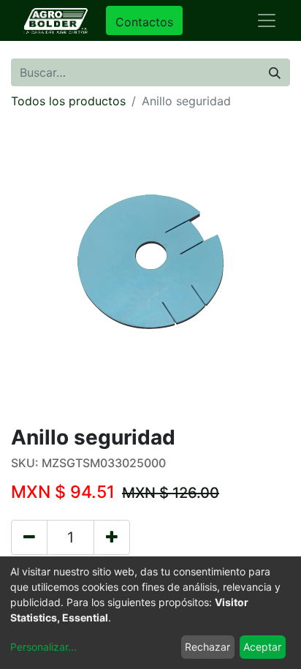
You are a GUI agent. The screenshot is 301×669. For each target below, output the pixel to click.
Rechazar (207, 646)
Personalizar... (43, 646)
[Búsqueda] (274, 72)
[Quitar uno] (29, 537)
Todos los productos (68, 101)
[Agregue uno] (112, 537)
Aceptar (262, 646)
